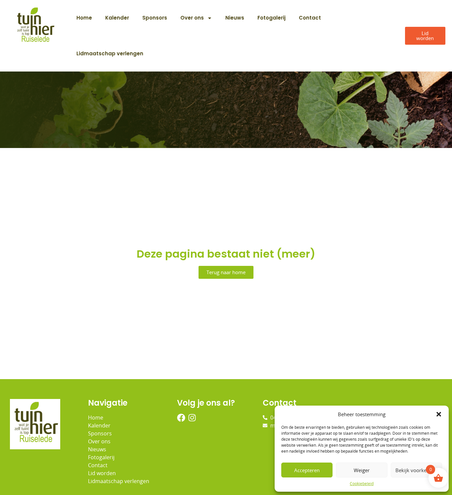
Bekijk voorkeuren (416, 470)
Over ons (192, 17)
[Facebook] (181, 418)
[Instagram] (192, 418)
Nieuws (234, 17)
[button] (438, 414)
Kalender (117, 17)
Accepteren (307, 470)
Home (84, 17)
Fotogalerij (271, 17)
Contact (310, 17)
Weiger (362, 470)
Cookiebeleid (362, 483)
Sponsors (154, 17)
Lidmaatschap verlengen (109, 53)
